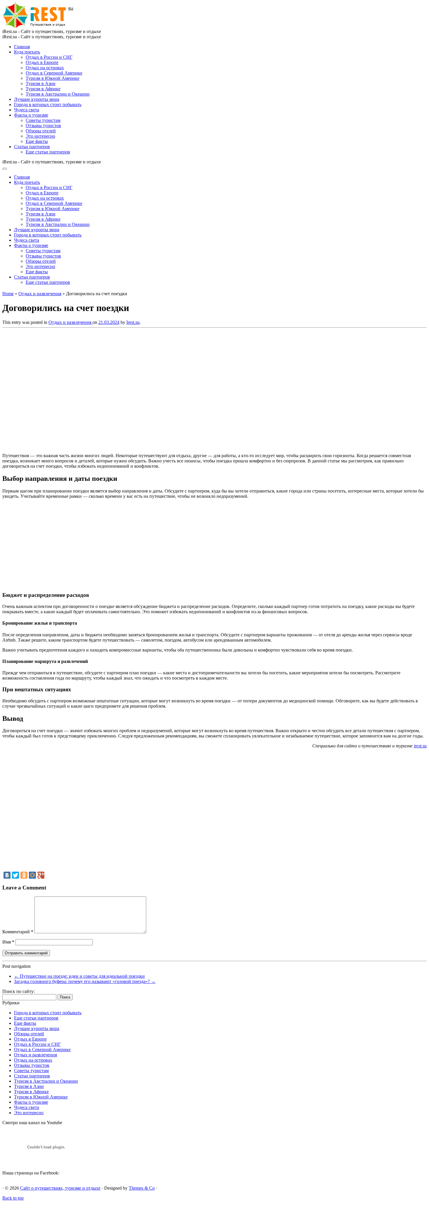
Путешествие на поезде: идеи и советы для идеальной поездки (79, 976)
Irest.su (132, 322)
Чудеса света (26, 109)
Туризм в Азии (40, 83)
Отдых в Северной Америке (54, 72)
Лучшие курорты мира (36, 99)
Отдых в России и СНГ (49, 57)
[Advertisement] (87, 388)
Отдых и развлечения (39, 293)
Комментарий (17, 931)
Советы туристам (43, 120)
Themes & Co (142, 1188)
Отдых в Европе (42, 62)
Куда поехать (27, 51)
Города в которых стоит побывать (47, 104)
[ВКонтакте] (7, 875)
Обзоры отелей (41, 130)
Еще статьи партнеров (48, 151)
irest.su (420, 745)
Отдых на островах (45, 67)
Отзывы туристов (43, 125)
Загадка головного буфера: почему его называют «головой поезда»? (85, 981)
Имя (8, 941)
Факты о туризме (31, 115)
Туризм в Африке (43, 88)
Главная (22, 46)
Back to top (13, 1197)
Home (8, 293)
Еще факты (37, 141)
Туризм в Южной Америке (52, 78)
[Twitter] (15, 875)
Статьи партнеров (32, 146)
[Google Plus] (40, 875)
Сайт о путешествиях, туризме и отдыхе (60, 1188)
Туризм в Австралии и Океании (58, 93)
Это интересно (40, 136)
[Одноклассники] (23, 875)
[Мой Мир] (32, 875)
